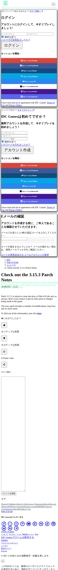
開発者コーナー (28, 534)
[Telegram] (16, 528)
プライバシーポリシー (9, 543)
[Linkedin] (10, 528)
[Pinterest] (22, 523)
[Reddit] (4, 528)
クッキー (4, 546)
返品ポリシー (6, 548)
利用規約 (4, 540)
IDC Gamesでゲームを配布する (17, 537)
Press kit (4, 551)
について (4, 534)
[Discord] (53, 523)
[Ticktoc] (47, 523)
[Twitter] (10, 523)
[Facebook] (4, 523)
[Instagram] (16, 523)
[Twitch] (35, 523)
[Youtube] (29, 523)
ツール (19, 534)
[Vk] (41, 523)
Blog (36, 534)
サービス (12, 534)
